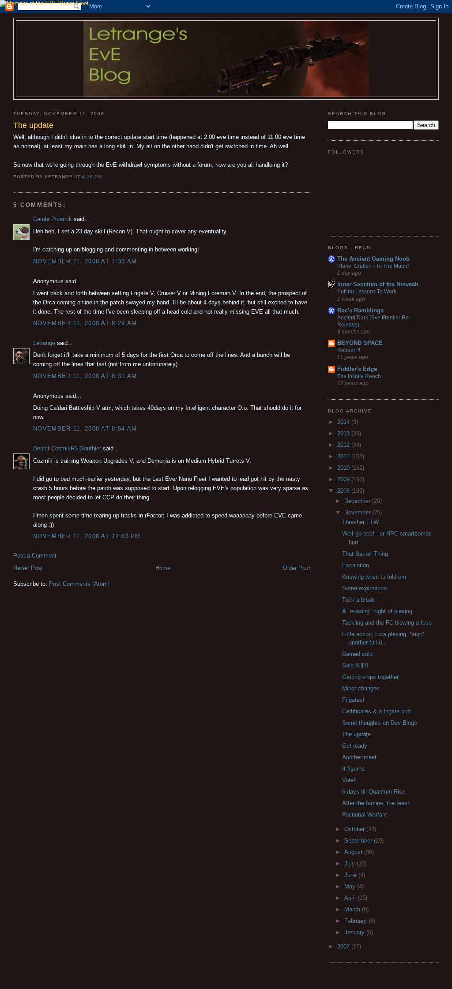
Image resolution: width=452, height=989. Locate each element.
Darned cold (357, 654)
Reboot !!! (348, 350)
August (354, 852)
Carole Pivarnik (52, 219)
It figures (353, 768)
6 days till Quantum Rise (373, 791)
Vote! (348, 780)
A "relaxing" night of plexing (377, 611)
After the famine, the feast (375, 803)
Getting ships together (370, 677)
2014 (344, 422)
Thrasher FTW (360, 522)
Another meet (359, 757)
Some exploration (364, 588)
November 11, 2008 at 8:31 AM (85, 376)
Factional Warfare (364, 814)
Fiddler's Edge (357, 369)
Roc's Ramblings (360, 310)
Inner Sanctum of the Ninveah (377, 284)
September (359, 840)
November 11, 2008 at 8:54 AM (85, 428)
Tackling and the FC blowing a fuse (387, 622)
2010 (344, 468)
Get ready (354, 745)
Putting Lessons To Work (366, 291)
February (356, 921)
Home (162, 568)
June (351, 875)
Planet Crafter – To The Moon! (373, 266)
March (353, 909)
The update (356, 734)
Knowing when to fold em (374, 576)
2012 (344, 445)
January (355, 932)
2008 (344, 490)
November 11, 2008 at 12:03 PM (87, 536)
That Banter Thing (365, 554)
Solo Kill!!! (355, 665)
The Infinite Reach (359, 376)
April (351, 898)
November (358, 512)
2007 (344, 946)
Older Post (296, 568)
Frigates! (353, 700)
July (350, 863)
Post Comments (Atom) (79, 584)
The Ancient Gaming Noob (373, 258)
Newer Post (28, 568)
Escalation (355, 565)
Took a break (358, 599)
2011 (344, 456)
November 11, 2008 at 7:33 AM (85, 261)
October (355, 829)
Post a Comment (34, 555)
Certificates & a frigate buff (376, 711)
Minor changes (361, 688)
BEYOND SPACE (360, 343)
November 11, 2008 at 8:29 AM (85, 323)
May (350, 886)
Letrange (44, 343)
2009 (344, 479)
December (358, 501)
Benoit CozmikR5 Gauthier (67, 448)
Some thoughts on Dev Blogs (379, 722)
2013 (344, 433)
